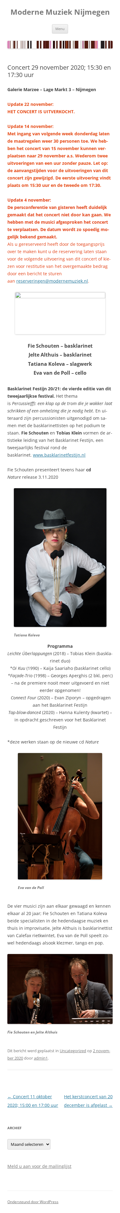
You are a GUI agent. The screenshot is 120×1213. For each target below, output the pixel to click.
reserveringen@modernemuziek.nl (52, 281)
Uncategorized (73, 1050)
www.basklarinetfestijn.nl (59, 455)
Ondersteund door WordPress (32, 1201)
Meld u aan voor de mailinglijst (39, 1166)
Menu (60, 28)
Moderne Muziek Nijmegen (60, 12)
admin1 (41, 1058)
